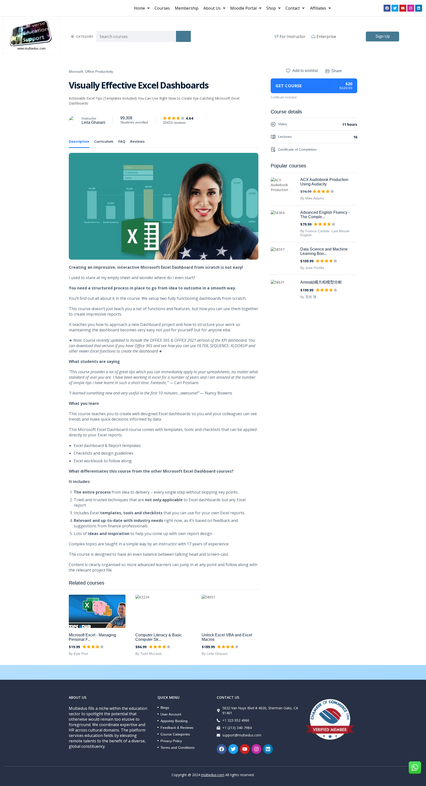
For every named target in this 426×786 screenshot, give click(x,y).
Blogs (164, 708)
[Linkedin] (418, 8)
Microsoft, (76, 71)
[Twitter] (394, 8)
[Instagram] (410, 8)
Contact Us (228, 697)
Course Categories (175, 734)
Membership (186, 8)
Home (139, 8)
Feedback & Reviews (176, 728)
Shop (271, 8)
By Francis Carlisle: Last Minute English (325, 233)
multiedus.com (212, 774)
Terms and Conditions (177, 748)
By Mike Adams (312, 198)
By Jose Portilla (312, 268)
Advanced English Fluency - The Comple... (325, 214)
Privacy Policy (171, 741)
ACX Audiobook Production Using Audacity (324, 182)
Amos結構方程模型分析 (321, 282)
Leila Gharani (93, 122)
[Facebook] (387, 8)
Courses (162, 8)
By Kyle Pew (78, 654)
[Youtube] (402, 8)
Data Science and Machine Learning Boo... (324, 251)
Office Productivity (99, 71)
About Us (212, 8)
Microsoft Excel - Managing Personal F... (92, 637)
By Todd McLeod (148, 654)
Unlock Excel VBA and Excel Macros (227, 637)
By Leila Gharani (215, 654)
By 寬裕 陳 (308, 297)
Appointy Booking (174, 721)
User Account (170, 714)
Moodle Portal (243, 8)
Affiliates (318, 8)
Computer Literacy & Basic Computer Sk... (158, 637)
